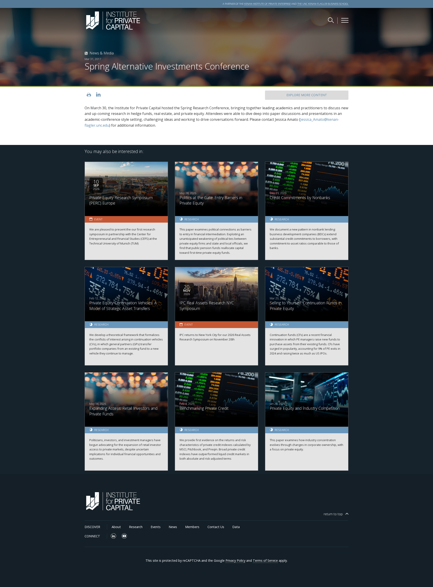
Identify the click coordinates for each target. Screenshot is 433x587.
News (173, 527)
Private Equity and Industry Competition (305, 408)
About (116, 527)
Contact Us (215, 527)
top (333, 514)
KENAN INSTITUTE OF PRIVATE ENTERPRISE (267, 3)
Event (98, 219)
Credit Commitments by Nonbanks (300, 197)
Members (192, 527)
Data (236, 527)
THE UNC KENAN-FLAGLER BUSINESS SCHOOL (322, 3)
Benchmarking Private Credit (204, 408)
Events (156, 527)
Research (191, 219)
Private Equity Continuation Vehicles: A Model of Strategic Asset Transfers (123, 305)
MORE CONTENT (306, 95)
